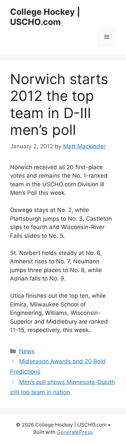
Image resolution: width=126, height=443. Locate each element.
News (27, 351)
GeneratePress (75, 432)
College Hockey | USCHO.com (45, 17)
